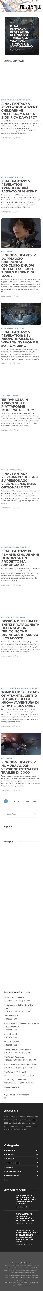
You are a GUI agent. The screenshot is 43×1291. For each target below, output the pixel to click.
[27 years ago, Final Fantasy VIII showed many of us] (21, 899)
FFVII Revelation (19, 20)
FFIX (22, 547)
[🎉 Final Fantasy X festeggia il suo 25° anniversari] (21, 878)
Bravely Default (22, 1175)
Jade (2, 656)
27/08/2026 (7, 296)
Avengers (22, 1167)
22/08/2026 (7, 585)
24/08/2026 (8, 430)
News (13, 22)
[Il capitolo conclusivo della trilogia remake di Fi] (21, 857)
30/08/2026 (8, 138)
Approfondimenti (10, 547)
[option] (22, 36)
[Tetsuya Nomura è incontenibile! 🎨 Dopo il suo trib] (21, 921)
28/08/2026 (8, 212)
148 (27, 801)
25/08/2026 (16, 50)
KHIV (3, 251)
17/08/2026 (7, 726)
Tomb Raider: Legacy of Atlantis (24, 688)
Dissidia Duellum (10, 617)
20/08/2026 (8, 656)
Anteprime (22, 1159)
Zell (11, 50)
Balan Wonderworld (22, 1171)
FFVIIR (22, 100)
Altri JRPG (6, 396)
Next (35, 801)
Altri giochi (22, 1150)
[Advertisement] (21, 962)
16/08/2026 (7, 790)
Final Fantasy (8, 470)
